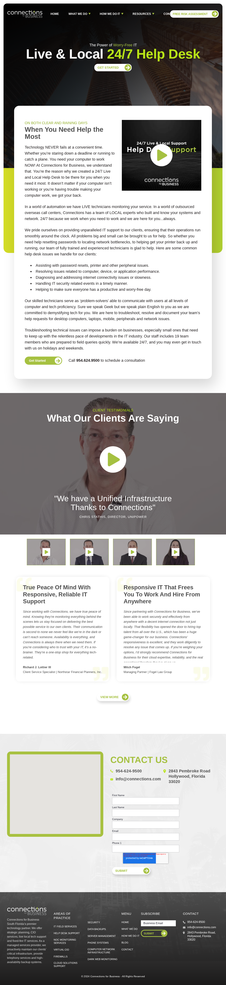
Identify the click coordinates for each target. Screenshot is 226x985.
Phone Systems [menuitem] (98, 942)
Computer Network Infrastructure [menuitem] (101, 951)
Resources (142, 13)
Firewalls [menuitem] (60, 956)
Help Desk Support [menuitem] (67, 933)
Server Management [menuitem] (102, 936)
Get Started (108, 67)
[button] (46, 552)
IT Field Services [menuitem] (65, 926)
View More (109, 697)
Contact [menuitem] (127, 949)
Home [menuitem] (125, 922)
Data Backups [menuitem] (97, 929)
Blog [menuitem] (124, 942)
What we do (78, 13)
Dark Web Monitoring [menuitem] (102, 959)
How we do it (110, 13)
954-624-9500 (129, 771)
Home (54, 13)
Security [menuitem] (94, 922)
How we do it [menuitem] (130, 935)
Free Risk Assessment (190, 14)
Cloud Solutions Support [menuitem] (65, 964)
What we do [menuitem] (129, 929)
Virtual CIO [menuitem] (61, 949)
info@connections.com (138, 779)
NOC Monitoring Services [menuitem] (65, 941)
